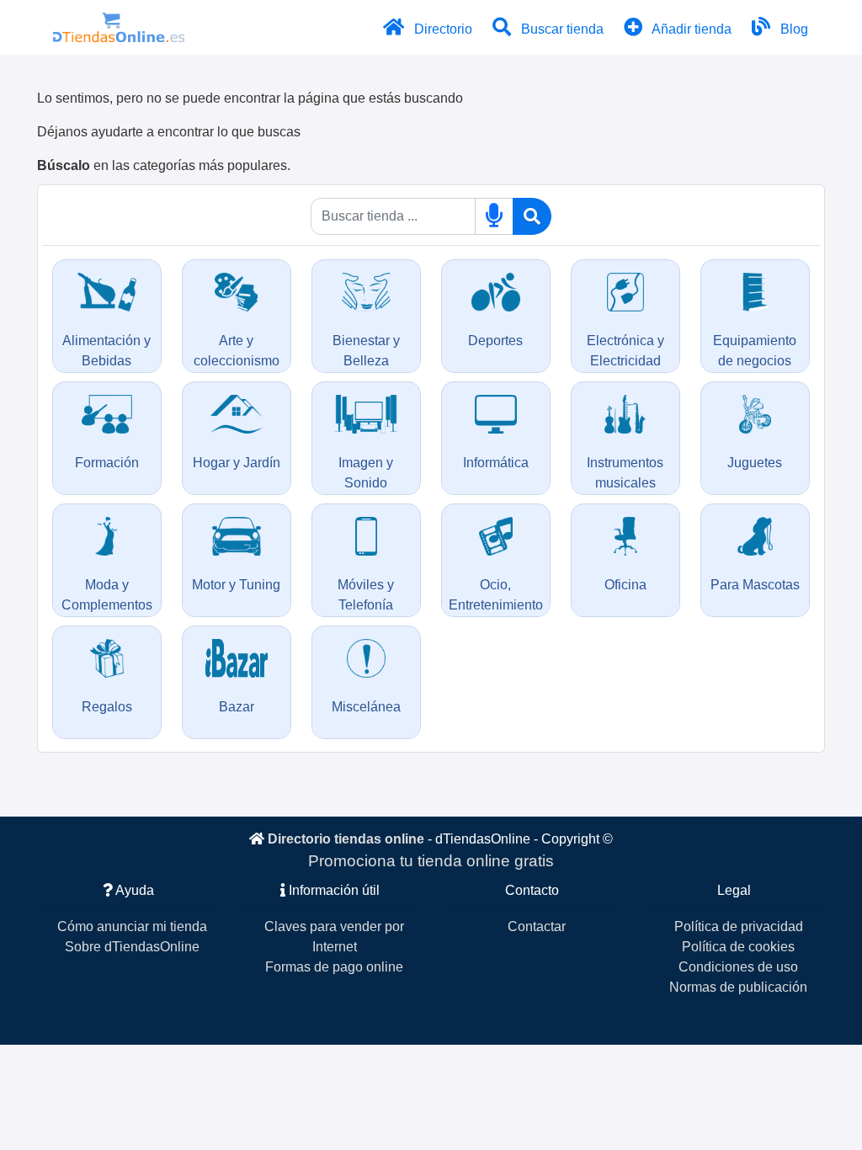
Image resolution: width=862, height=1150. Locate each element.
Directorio (441, 29)
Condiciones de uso (738, 967)
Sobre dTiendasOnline (132, 947)
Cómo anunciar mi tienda (132, 926)
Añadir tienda (690, 29)
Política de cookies (738, 947)
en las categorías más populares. (163, 165)
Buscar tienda (561, 29)
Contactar (537, 926)
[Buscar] (532, 216)
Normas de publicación (738, 987)
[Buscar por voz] (494, 216)
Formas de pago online (334, 967)
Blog (792, 29)
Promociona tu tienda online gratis (431, 861)
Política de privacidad (738, 926)
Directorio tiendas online (346, 839)
